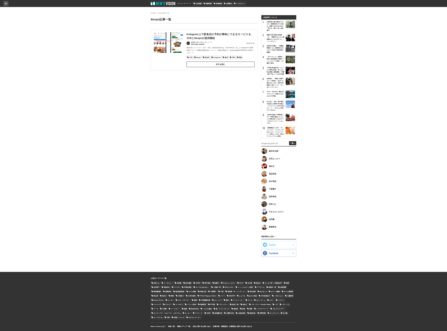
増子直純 (207, 283)
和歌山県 (203, 291)
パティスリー (223, 304)
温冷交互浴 (195, 309)
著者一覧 (171, 326)
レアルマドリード (262, 309)
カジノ (271, 300)
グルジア (168, 304)
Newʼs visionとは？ (158, 326)
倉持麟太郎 (218, 313)
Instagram (217, 57)
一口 (276, 304)
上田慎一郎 (217, 287)
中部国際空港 (205, 300)
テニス (250, 300)
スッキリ (171, 300)
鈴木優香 (188, 283)
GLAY (241, 283)
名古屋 (249, 283)
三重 (221, 291)
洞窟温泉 (168, 291)
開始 (240, 57)
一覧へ (292, 143)
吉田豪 (179, 283)
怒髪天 (217, 283)
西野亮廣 (263, 313)
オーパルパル (158, 317)
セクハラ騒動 (275, 291)
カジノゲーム (260, 300)
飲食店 (207, 57)
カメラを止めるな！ (202, 287)
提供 (226, 57)
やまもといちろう (229, 283)
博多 (227, 300)
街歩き (164, 296)
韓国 (172, 296)
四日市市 (232, 296)
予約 (233, 57)
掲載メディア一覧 (183, 326)
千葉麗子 (213, 291)
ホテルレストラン (194, 317)
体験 (250, 309)
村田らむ (157, 283)
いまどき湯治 (207, 309)
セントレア (218, 300)
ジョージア (157, 304)
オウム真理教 (288, 291)
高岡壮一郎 (272, 287)
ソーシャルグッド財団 (245, 287)
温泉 (243, 309)
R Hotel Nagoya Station (208, 296)
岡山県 (156, 296)
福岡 (195, 300)
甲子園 (212, 304)
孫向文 (258, 283)
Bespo (198, 57)
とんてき (242, 296)
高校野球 (203, 304)
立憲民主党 (230, 313)
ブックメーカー (238, 300)
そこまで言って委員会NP (273, 283)
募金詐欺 (252, 313)
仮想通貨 (283, 287)
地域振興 (219, 3)
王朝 (168, 317)
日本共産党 (192, 296)
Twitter (272, 244)
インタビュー (240, 3)
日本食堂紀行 (265, 296)
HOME (153, 13)
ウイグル (177, 287)
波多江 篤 (235, 304)
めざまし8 (263, 291)
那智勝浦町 (157, 291)
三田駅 (164, 309)
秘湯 (185, 309)
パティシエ (285, 304)
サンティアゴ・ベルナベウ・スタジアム (167, 313)
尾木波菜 (253, 291)
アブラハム (260, 287)
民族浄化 (167, 287)
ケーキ (156, 309)
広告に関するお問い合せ (202, 326)
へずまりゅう (278, 296)
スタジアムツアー (279, 309)
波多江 (245, 304)
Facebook (273, 253)
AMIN (208, 313)
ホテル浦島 (192, 291)
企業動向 (229, 3)
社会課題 (199, 3)
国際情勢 (209, 3)
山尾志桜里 (241, 313)
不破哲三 (181, 296)
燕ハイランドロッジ (222, 309)
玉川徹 (285, 313)
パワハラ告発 (191, 304)
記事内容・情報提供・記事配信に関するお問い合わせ (232, 326)
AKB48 (198, 283)
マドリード (199, 313)
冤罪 (287, 283)
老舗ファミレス (179, 317)
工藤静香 (290, 296)
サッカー (188, 313)
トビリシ (281, 300)
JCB (190, 57)
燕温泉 (236, 309)
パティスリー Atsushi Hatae (261, 304)
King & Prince (159, 300)
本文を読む (220, 64)
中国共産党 (187, 287)
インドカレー (175, 309)
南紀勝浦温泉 (179, 291)
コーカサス (179, 304)
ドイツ (222, 296)
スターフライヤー (184, 300)
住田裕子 (157, 287)
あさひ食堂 (253, 296)
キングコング (274, 313)
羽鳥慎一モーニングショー (236, 291)
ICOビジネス (229, 287)
